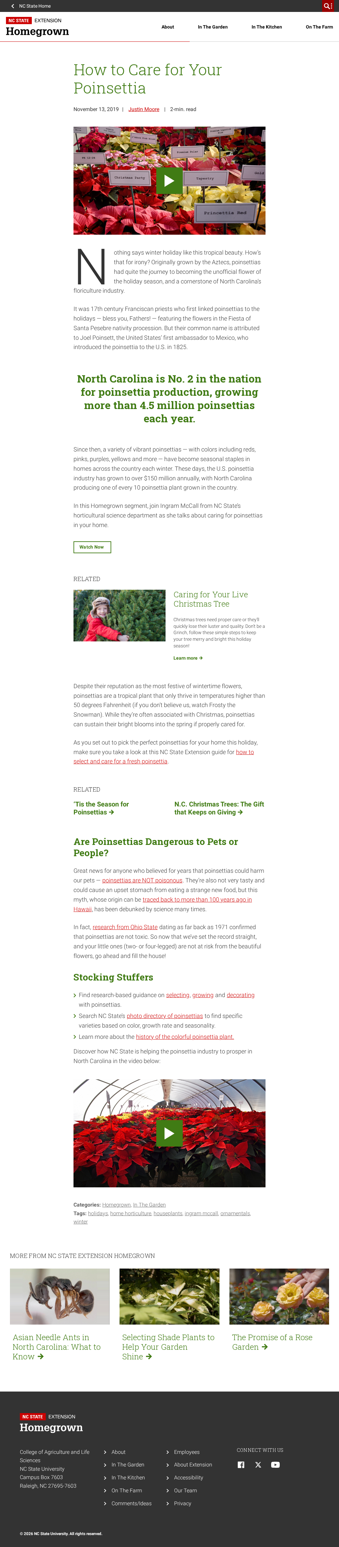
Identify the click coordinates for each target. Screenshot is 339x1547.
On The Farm (319, 27)
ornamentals (235, 1213)
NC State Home (35, 6)
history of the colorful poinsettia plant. (185, 1036)
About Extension (193, 1464)
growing (203, 994)
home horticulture (130, 1213)
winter (80, 1222)
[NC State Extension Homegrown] (84, 26)
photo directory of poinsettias (165, 1015)
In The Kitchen (267, 27)
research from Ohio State (125, 926)
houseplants (168, 1213)
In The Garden (213, 27)
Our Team (185, 1490)
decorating (241, 994)
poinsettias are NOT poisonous (142, 880)
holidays (98, 1213)
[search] (328, 6)
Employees (187, 1452)
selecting (177, 994)
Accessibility (188, 1477)
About (168, 27)
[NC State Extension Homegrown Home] (53, 1423)
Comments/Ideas (132, 1503)
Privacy (182, 1503)
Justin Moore (143, 109)
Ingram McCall (201, 1213)
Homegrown (116, 1205)
